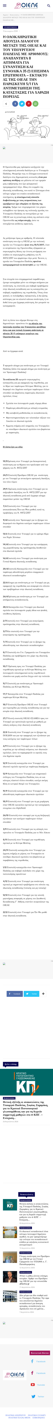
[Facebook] (15, 104)
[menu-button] (5, 6)
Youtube (41, 1385)
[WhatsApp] (35, 104)
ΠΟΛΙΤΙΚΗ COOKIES (36, 1415)
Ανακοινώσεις (14, 15)
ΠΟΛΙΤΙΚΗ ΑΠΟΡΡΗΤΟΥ (15, 1415)
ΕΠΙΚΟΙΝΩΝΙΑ (39, 1417)
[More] (43, 994)
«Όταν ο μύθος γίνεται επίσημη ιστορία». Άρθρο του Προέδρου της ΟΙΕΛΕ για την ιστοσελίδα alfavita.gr (33, 1279)
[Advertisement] (26, 1029)
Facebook (41, 1361)
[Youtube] (33, 1385)
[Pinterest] (29, 104)
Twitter (41, 1396)
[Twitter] (22, 104)
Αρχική (5, 15)
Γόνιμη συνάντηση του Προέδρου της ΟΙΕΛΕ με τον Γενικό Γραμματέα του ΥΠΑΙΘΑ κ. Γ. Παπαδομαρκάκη (34, 1260)
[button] (49, 6)
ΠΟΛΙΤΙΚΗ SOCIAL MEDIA (19, 1417)
